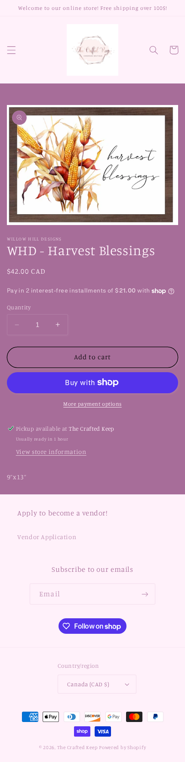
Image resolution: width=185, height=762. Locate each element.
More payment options (92, 404)
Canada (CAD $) (88, 684)
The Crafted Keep (77, 747)
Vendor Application (46, 536)
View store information (51, 451)
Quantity (19, 307)
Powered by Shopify (122, 747)
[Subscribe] (144, 594)
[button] (11, 50)
